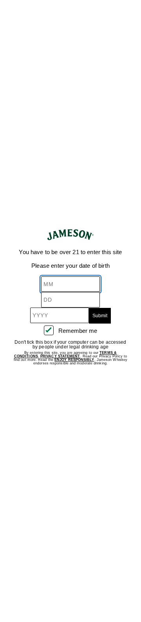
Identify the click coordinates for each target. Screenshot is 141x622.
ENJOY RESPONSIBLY (74, 360)
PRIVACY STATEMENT (60, 356)
